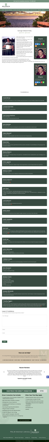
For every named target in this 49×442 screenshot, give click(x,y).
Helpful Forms (17, 360)
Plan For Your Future (33, 9)
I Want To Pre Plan (35, 360)
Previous (4, 372)
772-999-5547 (33, 1)
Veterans (43, 9)
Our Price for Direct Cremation (19, 391)
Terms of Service (42, 437)
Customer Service (43, 360)
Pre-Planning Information (26, 360)
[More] (36, 46)
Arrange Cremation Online (25, 9)
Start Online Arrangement (24, 420)
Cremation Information (16, 9)
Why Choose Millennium (8, 9)
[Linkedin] (39, 44)
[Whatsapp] (43, 44)
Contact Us (27, 437)
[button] (48, 377)
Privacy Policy (34, 437)
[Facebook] (36, 44)
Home (3, 9)
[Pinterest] (41, 44)
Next (44, 372)
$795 (42, 391)
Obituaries (39, 9)
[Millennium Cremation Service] (6, 5)
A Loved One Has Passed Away (8, 360)
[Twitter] (38, 44)
